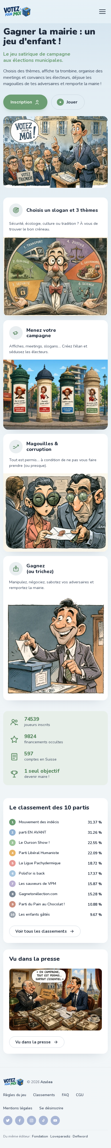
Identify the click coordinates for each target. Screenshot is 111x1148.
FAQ (65, 1094)
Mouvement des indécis (39, 822)
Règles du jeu (14, 1094)
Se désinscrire (51, 1108)
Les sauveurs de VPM (37, 883)
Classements (44, 1094)
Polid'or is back (32, 873)
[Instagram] (31, 1120)
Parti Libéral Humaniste (39, 852)
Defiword (80, 1136)
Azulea (46, 1082)
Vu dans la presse (33, 1042)
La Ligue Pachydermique (40, 863)
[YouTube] (55, 1120)
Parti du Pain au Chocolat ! (42, 904)
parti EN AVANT (32, 832)
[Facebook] (19, 1120)
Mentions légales (17, 1108)
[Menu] (102, 11)
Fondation (40, 1136)
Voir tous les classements (41, 931)
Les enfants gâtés (34, 914)
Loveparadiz (60, 1136)
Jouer (72, 102)
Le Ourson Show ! (34, 842)
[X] (7, 1120)
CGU (80, 1094)
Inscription (21, 102)
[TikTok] (43, 1120)
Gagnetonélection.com (38, 893)
